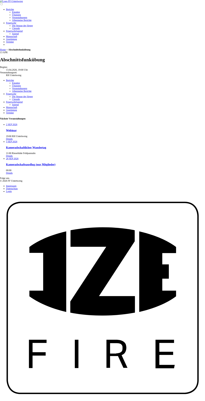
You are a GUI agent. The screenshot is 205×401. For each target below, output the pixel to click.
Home (3, 49)
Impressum (11, 186)
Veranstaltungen (19, 17)
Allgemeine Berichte (22, 20)
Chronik (16, 28)
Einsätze (16, 12)
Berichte (10, 9)
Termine (10, 42)
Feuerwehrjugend (14, 31)
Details (9, 139)
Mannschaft (11, 36)
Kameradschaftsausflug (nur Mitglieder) (30, 164)
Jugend (15, 33)
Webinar (11, 130)
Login (9, 191)
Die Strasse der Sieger (22, 25)
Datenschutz (12, 188)
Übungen (16, 15)
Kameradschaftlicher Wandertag (26, 147)
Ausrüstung (11, 39)
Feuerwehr (11, 23)
